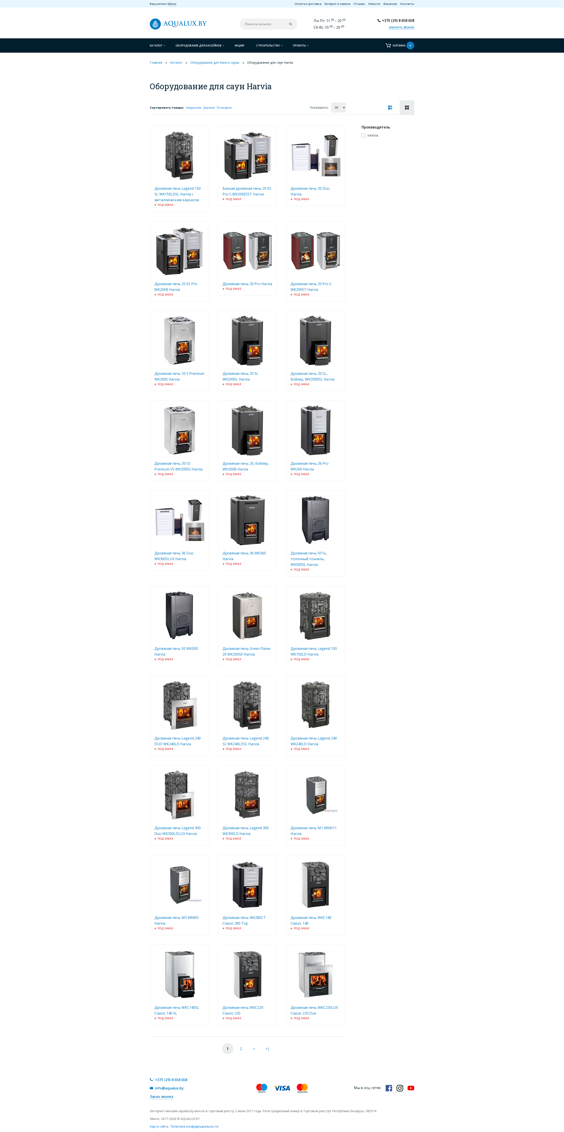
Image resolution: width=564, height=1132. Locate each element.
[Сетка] (407, 107)
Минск (172, 4)
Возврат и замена (337, 4)
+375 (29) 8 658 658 (398, 20)
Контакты (407, 4)
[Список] (390, 107)
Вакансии (390, 4)
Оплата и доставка (308, 4)
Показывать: (319, 107)
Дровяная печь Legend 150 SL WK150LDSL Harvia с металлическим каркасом (177, 194)
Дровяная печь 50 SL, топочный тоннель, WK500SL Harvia (309, 559)
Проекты (299, 45)
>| (267, 1048)
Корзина (402, 45)
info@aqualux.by (169, 1088)
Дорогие (209, 108)
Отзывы (359, 4)
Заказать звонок (401, 27)
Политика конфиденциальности (194, 1126)
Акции (239, 45)
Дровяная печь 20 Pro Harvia (247, 283)
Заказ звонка (161, 1096)
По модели (224, 108)
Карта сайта (159, 1126)
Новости (374, 4)
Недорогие (193, 108)
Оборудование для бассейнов (198, 45)
